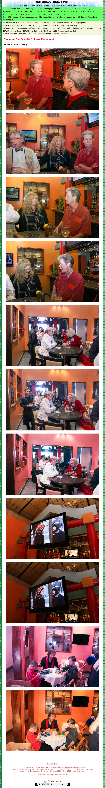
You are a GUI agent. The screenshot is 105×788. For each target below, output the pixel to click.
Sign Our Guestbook (64, 767)
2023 (51, 14)
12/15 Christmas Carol (12, 31)
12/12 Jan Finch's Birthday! (68, 28)
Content (29, 23)
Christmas (44, 771)
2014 (94, 11)
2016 (11, 14)
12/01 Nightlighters (78, 23)
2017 (17, 14)
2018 (22, 14)
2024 (57, 14)
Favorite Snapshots (60, 34)
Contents (65, 9)
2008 (60, 11)
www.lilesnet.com (32, 771)
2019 (28, 14)
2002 (26, 11)
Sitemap (37, 23)
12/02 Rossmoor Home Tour (14, 25)
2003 (31, 11)
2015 (5, 14)
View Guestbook (79, 767)
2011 (77, 11)
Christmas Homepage (44, 9)
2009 (66, 11)
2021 (40, 14)
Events (21, 23)
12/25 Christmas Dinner (41, 34)
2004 (37, 11)
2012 (83, 11)
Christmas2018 (55, 771)
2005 (43, 11)
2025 (62, 14)
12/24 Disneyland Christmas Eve (16, 34)
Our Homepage (9, 9)
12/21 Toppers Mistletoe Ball (64, 31)
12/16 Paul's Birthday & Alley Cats (37, 31)
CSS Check (70, 769)
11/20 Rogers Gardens (60, 23)
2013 (89, 11)
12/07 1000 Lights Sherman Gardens (43, 25)
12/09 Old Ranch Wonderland (15, 28)
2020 (34, 14)
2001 (20, 11)
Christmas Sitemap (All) (80, 9)
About (57, 9)
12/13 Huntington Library (91, 28)
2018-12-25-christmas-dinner (73, 771)
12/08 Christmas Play (68, 25)
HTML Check (80, 769)
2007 (54, 11)
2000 (14, 11)
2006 (49, 11)
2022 (45, 14)
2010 (72, 11)
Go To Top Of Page (52, 764)
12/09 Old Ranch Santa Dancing (42, 28)
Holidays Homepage (25, 9)
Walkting (45, 23)
